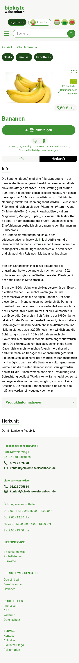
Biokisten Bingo (14, 645)
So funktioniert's (14, 552)
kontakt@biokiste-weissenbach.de (33, 468)
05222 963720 (19, 463)
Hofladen (9, 589)
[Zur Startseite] (15, 10)
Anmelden (43, 22)
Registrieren (17, 22)
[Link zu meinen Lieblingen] (72, 22)
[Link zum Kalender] (57, 22)
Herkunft (58, 159)
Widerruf (9, 615)
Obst (7, 57)
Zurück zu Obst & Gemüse (20, 47)
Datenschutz (12, 619)
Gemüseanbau (13, 584)
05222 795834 (19, 486)
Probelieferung (13, 556)
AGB (6, 610)
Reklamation (12, 649)
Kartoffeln (42, 57)
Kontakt (9, 635)
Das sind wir (12, 579)
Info (21, 159)
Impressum (11, 605)
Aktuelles (9, 640)
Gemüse (23, 57)
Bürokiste (10, 561)
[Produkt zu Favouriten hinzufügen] (74, 73)
